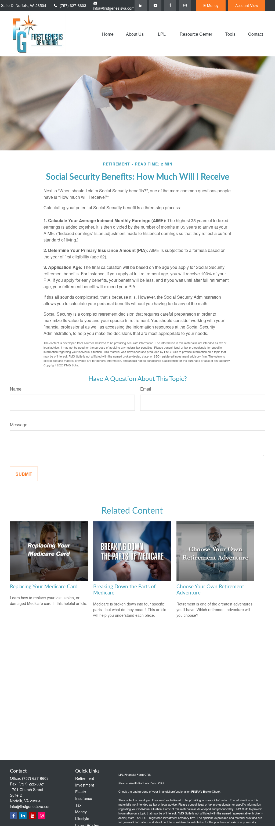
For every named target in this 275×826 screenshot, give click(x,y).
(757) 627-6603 (73, 5)
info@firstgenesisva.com (114, 8)
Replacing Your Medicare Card (44, 586)
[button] (108, 33)
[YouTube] (155, 5)
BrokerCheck (211, 791)
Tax (78, 805)
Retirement (84, 778)
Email (145, 389)
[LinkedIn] (141, 5)
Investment (84, 785)
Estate (80, 791)
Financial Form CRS (137, 774)
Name (15, 389)
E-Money (211, 5)
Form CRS (157, 783)
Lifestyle (82, 818)
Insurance (83, 798)
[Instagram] (41, 815)
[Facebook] (170, 5)
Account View (246, 5)
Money (81, 811)
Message (18, 424)
